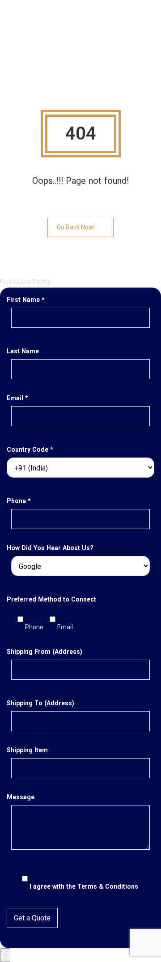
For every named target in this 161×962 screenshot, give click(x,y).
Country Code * (30, 449)
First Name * (26, 299)
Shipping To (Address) (40, 703)
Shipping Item (27, 750)
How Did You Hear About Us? (50, 547)
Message (20, 797)
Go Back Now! (76, 227)
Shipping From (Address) (44, 651)
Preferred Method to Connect (51, 599)
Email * (17, 398)
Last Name (23, 351)
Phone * (19, 500)
